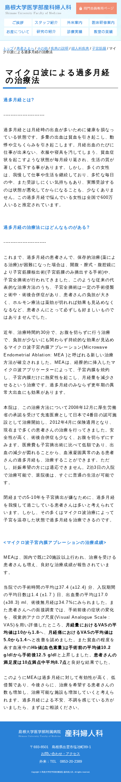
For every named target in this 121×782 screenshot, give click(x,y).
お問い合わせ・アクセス (60, 754)
